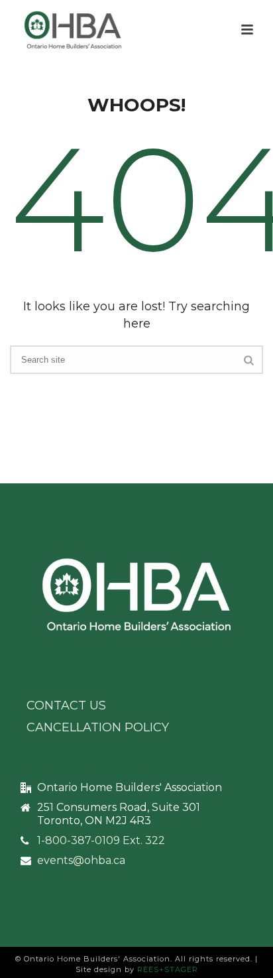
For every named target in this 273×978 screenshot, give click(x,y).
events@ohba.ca (81, 861)
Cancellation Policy (98, 727)
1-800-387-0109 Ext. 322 (101, 841)
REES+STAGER (167, 969)
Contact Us (66, 705)
